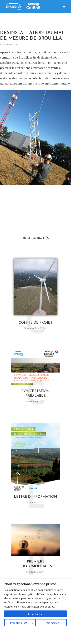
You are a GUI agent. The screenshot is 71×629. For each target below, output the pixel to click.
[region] (35, 604)
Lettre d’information (35, 497)
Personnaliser (18, 623)
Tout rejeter (52, 623)
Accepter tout (35, 614)
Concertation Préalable (35, 393)
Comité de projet (35, 323)
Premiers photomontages (35, 564)
